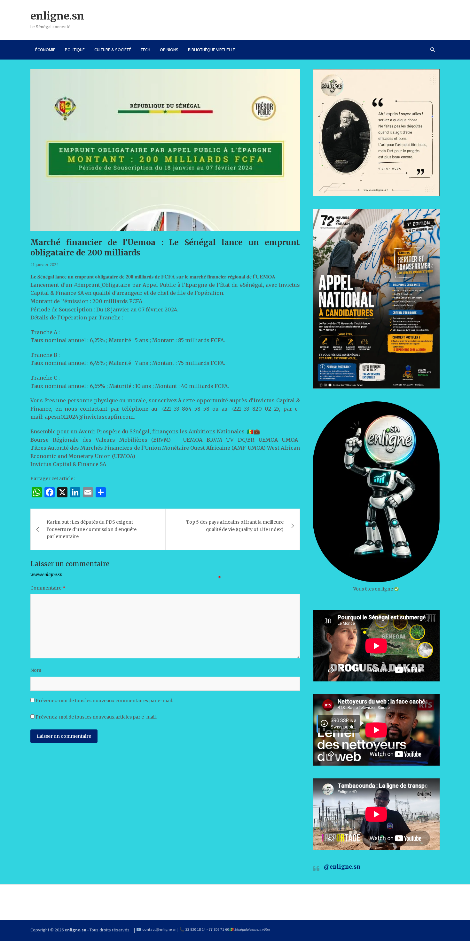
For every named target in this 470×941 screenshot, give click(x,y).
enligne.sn (57, 16)
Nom (35, 670)
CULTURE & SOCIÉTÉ (112, 49)
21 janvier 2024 (44, 264)
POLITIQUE (75, 49)
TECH (145, 49)
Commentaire (47, 588)
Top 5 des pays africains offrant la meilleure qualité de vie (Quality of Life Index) (235, 525)
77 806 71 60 (219, 929)
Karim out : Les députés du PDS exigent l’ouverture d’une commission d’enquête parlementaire (92, 529)
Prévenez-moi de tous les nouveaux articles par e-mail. (96, 717)
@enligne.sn (342, 866)
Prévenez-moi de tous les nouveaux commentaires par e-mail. (104, 701)
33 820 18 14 (195, 929)
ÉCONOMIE (45, 49)
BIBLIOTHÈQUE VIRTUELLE (211, 49)
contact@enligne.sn (159, 929)
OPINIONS (169, 49)
